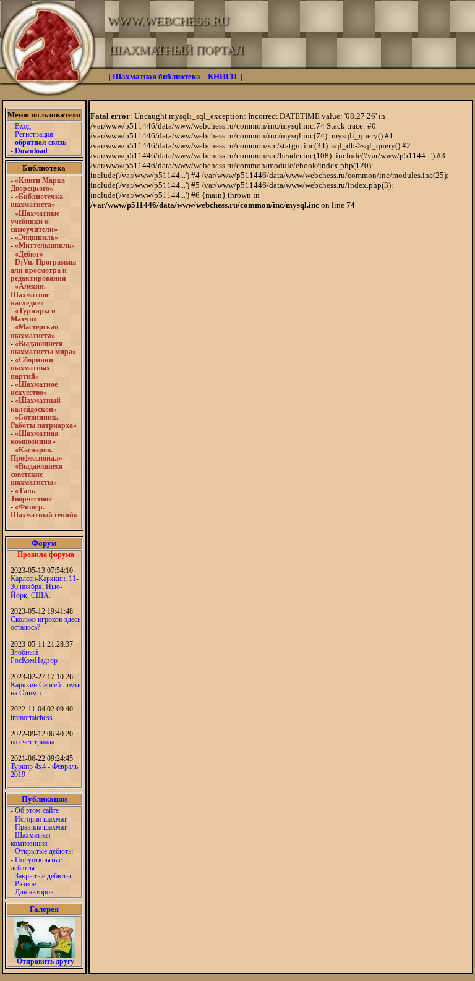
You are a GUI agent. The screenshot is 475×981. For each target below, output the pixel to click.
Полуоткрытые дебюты (36, 864)
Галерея (44, 909)
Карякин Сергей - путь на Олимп (45, 689)
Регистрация (34, 134)
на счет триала (32, 741)
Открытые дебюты (44, 851)
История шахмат (41, 819)
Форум (44, 543)
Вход (23, 126)
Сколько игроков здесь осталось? (45, 623)
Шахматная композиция (31, 839)
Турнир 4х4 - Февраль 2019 (44, 770)
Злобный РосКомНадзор (34, 656)
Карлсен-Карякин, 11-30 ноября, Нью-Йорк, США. (45, 586)
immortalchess (32, 717)
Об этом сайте (37, 810)
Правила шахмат (41, 827)
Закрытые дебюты (43, 876)
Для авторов (34, 892)
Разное (25, 884)
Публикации (44, 799)
